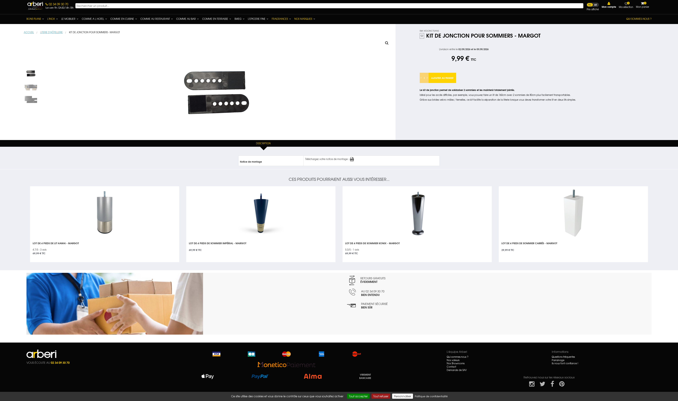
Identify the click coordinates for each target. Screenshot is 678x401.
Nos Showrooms (456, 363)
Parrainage (558, 360)
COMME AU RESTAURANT (155, 18)
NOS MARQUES (303, 18)
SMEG (238, 18)
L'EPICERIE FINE (256, 18)
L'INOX (51, 18)
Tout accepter (358, 396)
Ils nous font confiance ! (565, 363)
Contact (451, 366)
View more (105, 247)
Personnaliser (402, 396)
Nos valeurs (453, 360)
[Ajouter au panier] (172, 189)
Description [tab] (263, 143)
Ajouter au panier (442, 78)
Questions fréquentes (563, 356)
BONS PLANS (33, 18)
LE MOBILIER (68, 18)
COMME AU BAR (186, 18)
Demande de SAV (457, 370)
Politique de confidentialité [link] (431, 396)
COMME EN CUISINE (122, 18)
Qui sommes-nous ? (639, 18)
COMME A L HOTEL (93, 18)
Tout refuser (380, 396)
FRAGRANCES (280, 18)
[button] (609, 5)
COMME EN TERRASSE (215, 18)
